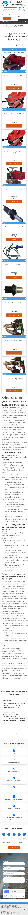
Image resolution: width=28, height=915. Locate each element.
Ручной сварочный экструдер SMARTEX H (14, 341)
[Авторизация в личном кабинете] (23, 9)
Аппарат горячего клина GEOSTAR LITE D (14, 152)
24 (18, 45)
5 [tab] (16, 733)
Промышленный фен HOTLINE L (14, 265)
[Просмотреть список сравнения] (19, 9)
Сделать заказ (14, 847)
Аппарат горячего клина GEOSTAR (14, 75)
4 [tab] (14, 733)
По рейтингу (20, 52)
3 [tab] (13, 733)
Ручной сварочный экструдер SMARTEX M (14, 379)
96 (24, 45)
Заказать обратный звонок (10, 9)
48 (21, 45)
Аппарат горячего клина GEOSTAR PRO (14, 189)
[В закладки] (25, 71)
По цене (14, 52)
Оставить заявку (13, 88)
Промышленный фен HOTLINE (14, 227)
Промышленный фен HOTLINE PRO (14, 302)
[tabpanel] (14, 712)
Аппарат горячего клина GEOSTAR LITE (14, 114)
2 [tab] (11, 733)
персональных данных (11, 886)
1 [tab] (10, 733)
